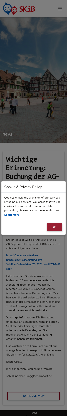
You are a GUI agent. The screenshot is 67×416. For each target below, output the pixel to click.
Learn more (11, 215)
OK (54, 227)
